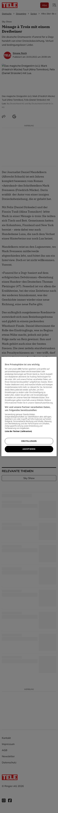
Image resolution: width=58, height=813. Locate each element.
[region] (28, 406)
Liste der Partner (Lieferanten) (18, 431)
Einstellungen (29, 441)
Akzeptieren (29, 449)
